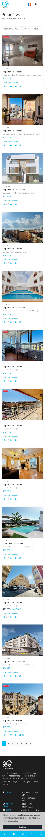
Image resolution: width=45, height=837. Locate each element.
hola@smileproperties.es (31, 810)
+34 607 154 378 (27, 804)
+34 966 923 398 (27, 807)
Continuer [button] (22, 827)
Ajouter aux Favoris (11, 83)
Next (40, 50)
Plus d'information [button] (11, 821)
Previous (5, 50)
